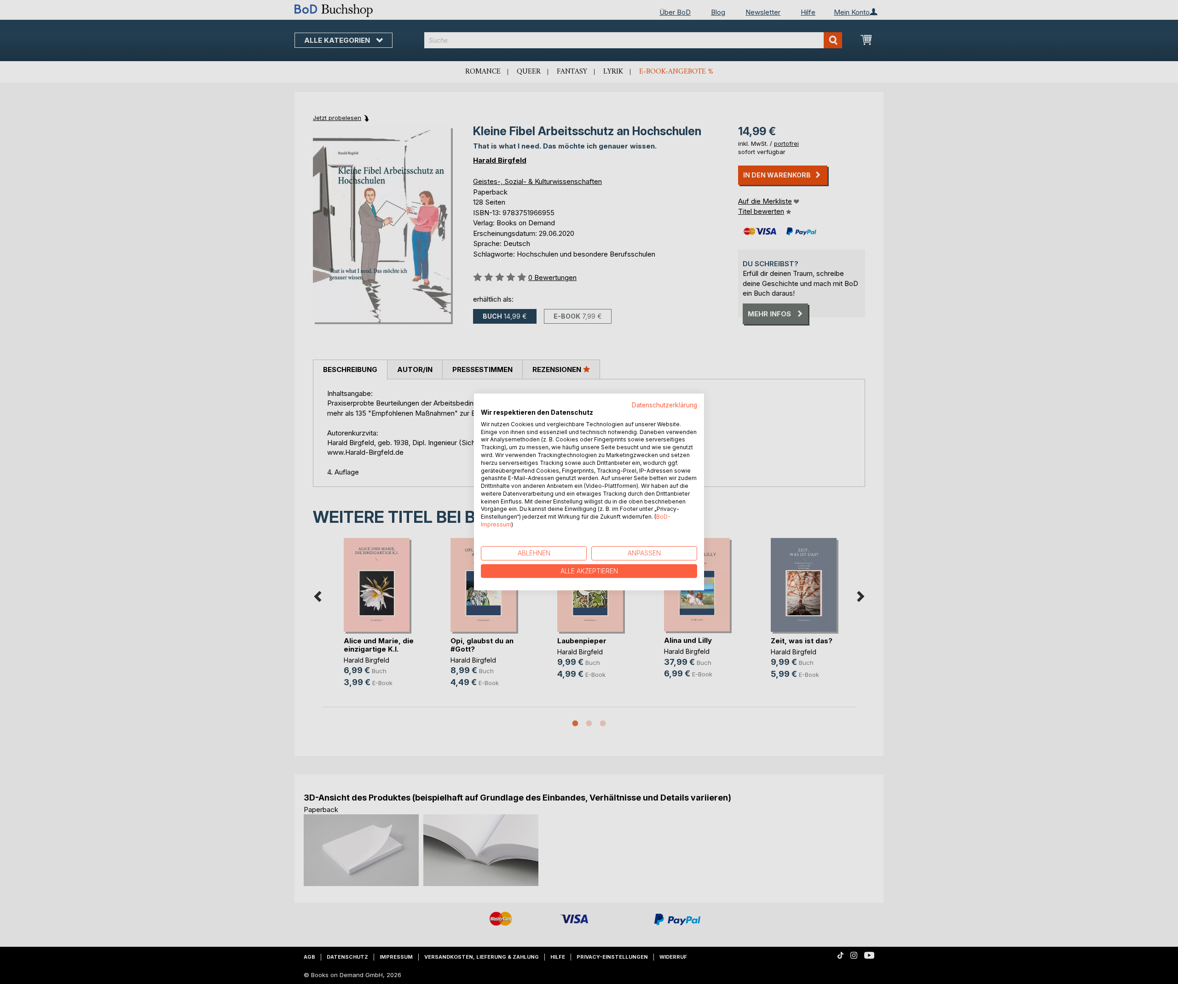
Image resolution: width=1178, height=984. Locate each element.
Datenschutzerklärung (664, 405)
